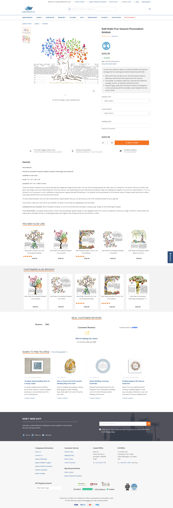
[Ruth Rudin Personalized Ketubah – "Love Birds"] (113, 239)
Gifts (82, 17)
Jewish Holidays (40, 473)
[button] (66, 60)
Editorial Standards (41, 470)
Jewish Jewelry (27, 17)
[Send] (148, 424)
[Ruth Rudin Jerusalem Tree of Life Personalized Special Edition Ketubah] (87, 239)
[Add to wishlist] (94, 91)
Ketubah (45, 24)
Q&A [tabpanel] (47, 324)
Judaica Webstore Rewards (98, 2)
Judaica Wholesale (41, 459)
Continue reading (29, 398)
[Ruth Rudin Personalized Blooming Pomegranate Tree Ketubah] (138, 285)
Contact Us (38, 455)
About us (38, 452)
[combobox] (92, 9)
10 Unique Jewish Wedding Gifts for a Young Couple (37, 382)
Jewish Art (61, 17)
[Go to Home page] (28, 9)
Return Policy (68, 459)
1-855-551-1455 (125, 463)
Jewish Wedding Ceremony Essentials (99, 382)
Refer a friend (80, 2)
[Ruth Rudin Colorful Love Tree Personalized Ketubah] (34, 239)
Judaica (39, 17)
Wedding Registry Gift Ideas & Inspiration (133, 382)
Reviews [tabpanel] (38, 324)
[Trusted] (82, 484)
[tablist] (86, 324)
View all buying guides (59, 352)
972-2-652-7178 (101, 463)
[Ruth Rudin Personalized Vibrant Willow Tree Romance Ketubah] (139, 239)
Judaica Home (26, 24)
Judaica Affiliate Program (43, 463)
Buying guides (146, 2)
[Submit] (70, 9)
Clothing (72, 17)
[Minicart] (150, 9)
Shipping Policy (69, 455)
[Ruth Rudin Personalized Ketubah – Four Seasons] (61, 239)
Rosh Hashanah (129, 17)
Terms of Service (69, 463)
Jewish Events (92, 17)
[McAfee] (94, 484)
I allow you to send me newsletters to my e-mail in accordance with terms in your (125, 430)
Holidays (104, 17)
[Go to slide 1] (64, 95)
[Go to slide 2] (67, 95)
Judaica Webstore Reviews (43, 466)
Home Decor (50, 17)
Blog (137, 2)
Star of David (116, 17)
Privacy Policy (110, 432)
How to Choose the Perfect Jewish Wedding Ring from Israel (69, 382)
